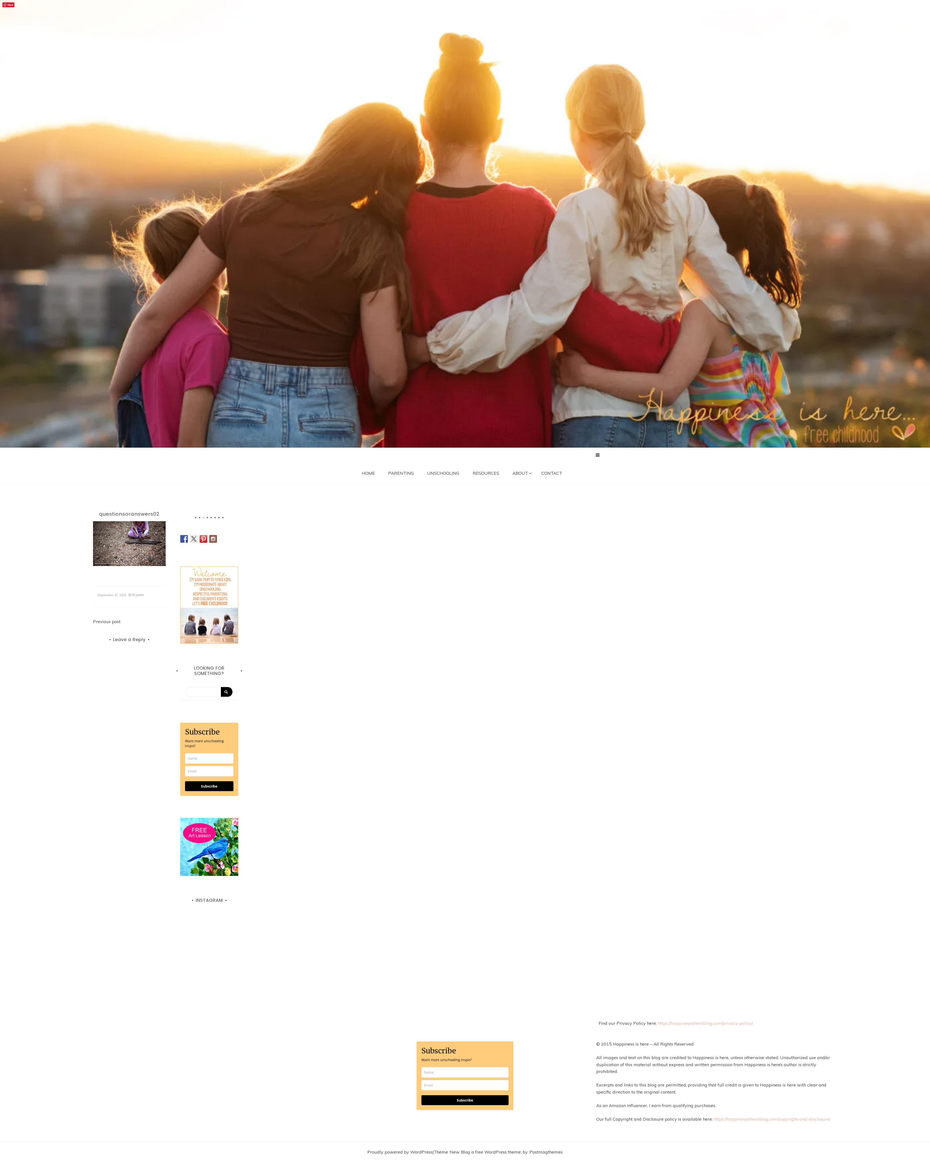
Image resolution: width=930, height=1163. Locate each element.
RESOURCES (486, 473)
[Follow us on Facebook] (184, 539)
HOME (368, 473)
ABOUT (520, 473)
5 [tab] (211, 517)
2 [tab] (199, 517)
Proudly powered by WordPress (400, 1152)
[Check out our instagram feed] (213, 539)
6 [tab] (215, 517)
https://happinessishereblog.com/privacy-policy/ (705, 1023)
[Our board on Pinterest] (203, 539)
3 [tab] (203, 517)
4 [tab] (207, 517)
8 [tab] (223, 517)
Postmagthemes (546, 1152)
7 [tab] (219, 517)
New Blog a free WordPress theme (485, 1152)
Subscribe (209, 786)
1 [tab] (195, 517)
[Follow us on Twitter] (194, 539)
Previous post (106, 621)
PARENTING (401, 473)
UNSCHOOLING (443, 473)
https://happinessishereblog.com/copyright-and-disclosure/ (772, 1119)
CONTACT (551, 473)
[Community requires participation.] (209, 944)
